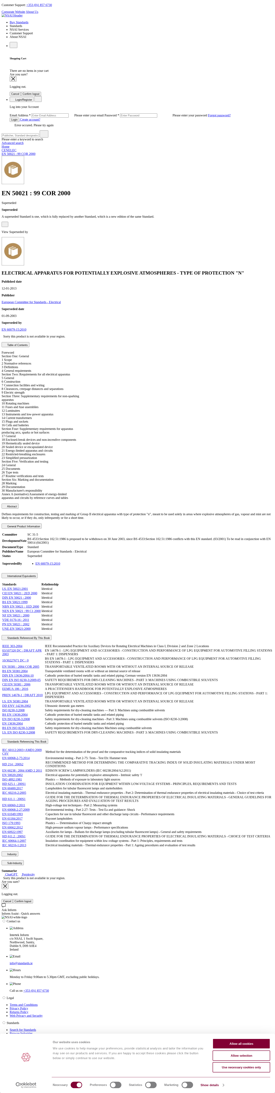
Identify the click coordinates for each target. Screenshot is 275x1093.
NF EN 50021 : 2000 (15, 615)
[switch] (115, 1085)
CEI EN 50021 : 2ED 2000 (19, 593)
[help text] (5, 224)
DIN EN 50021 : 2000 (16, 597)
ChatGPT (11, 874)
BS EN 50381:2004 (15, 671)
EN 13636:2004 (12, 723)
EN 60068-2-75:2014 (16, 758)
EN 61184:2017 (12, 818)
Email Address (57, 115)
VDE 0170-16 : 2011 (15, 620)
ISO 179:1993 (11, 823)
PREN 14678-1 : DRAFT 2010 (22, 695)
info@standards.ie (21, 963)
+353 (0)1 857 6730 (39, 5)
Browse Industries (21, 1033)
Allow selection (241, 1055)
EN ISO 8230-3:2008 (16, 719)
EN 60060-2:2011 (13, 805)
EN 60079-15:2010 (14, 329)
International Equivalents (21, 576)
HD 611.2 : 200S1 (14, 836)
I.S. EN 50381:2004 (15, 701)
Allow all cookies (241, 1043)
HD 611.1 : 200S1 (14, 799)
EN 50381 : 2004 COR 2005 (20, 666)
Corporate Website (13, 12)
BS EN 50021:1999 (15, 602)
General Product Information (23, 526)
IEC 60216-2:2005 (14, 792)
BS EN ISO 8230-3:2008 (18, 728)
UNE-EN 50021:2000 (16, 628)
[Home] (12, 15)
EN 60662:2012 (12, 827)
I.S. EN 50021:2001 (15, 588)
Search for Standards (23, 1029)
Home (5, 146)
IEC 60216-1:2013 (14, 845)
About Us (32, 12)
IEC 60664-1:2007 (14, 840)
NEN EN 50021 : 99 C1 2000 (21, 611)
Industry (11, 854)
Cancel (15, 93)
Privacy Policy (19, 1008)
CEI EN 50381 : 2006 (16, 684)
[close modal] (13, 79)
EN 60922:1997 (12, 832)
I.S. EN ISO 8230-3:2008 (18, 732)
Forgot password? (219, 115)
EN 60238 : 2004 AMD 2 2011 (22, 770)
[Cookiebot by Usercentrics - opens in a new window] (26, 1085)
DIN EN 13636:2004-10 (18, 675)
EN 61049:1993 (12, 814)
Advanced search (13, 143)
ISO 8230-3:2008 (13, 710)
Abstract (11, 506)
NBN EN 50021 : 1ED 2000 (20, 606)
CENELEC (9, 150)
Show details (210, 1085)
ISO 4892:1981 (12, 779)
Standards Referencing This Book (26, 741)
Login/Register (23, 99)
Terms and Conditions (24, 1004)
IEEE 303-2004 (12, 646)
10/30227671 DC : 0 (15, 660)
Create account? (29, 119)
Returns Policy (19, 1012)
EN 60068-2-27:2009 (16, 809)
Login (14, 119)
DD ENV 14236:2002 (16, 705)
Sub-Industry (14, 863)
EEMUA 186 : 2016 (15, 689)
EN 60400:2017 (12, 788)
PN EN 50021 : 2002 (15, 624)
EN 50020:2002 (12, 775)
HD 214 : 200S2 (12, 764)
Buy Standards (19, 22)
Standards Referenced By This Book (28, 637)
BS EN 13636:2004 (15, 714)
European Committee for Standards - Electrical (31, 302)
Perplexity (28, 874)
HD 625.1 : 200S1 (14, 784)
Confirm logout (31, 93)
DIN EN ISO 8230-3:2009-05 (21, 680)
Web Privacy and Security (26, 1015)
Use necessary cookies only (241, 1067)
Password (156, 115)
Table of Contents (17, 345)
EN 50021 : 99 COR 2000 (18, 154)
